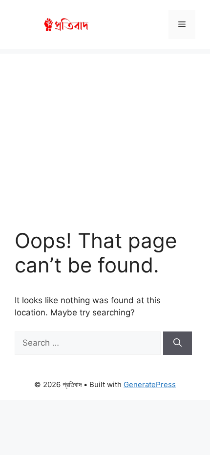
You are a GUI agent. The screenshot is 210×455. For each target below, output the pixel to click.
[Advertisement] (105, 131)
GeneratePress (150, 384)
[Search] (177, 343)
